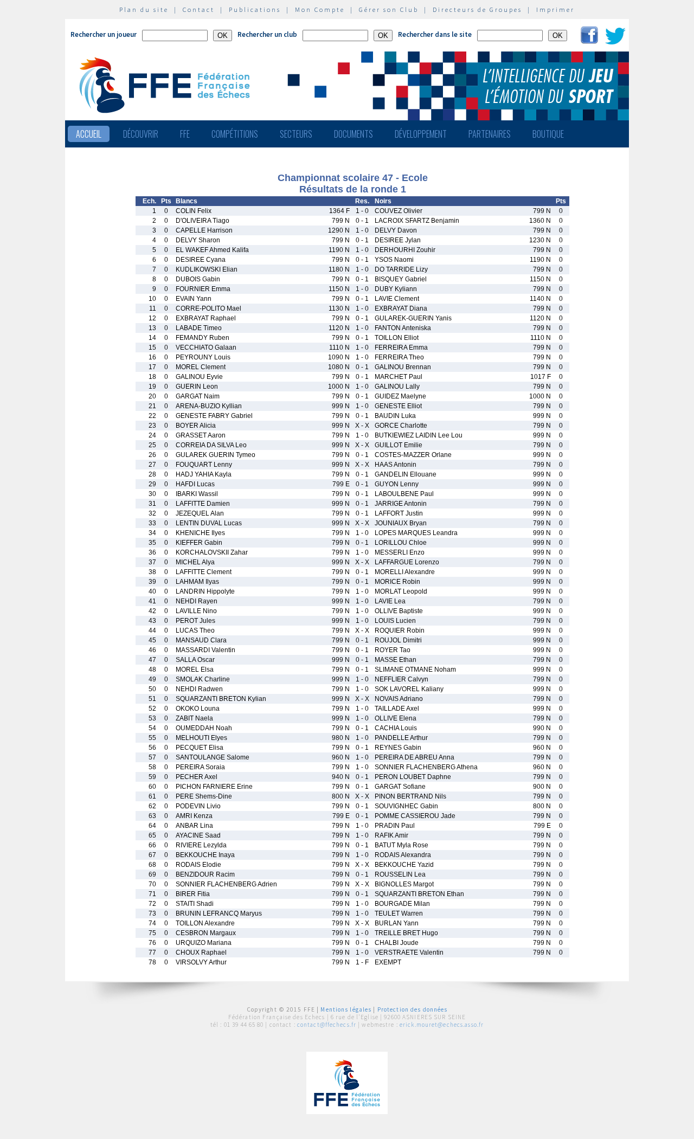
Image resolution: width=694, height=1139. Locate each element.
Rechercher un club (267, 34)
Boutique (548, 133)
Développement (421, 133)
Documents (353, 133)
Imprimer (555, 9)
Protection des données (412, 1009)
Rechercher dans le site (435, 34)
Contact (199, 9)
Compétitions (234, 133)
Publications (255, 9)
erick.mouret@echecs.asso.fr (442, 1024)
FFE (185, 133)
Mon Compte (320, 9)
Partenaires (489, 133)
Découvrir (140, 133)
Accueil (88, 133)
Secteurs (296, 133)
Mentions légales (345, 1009)
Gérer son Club (389, 9)
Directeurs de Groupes (477, 9)
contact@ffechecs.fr (326, 1024)
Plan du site (144, 9)
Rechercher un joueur (103, 34)
